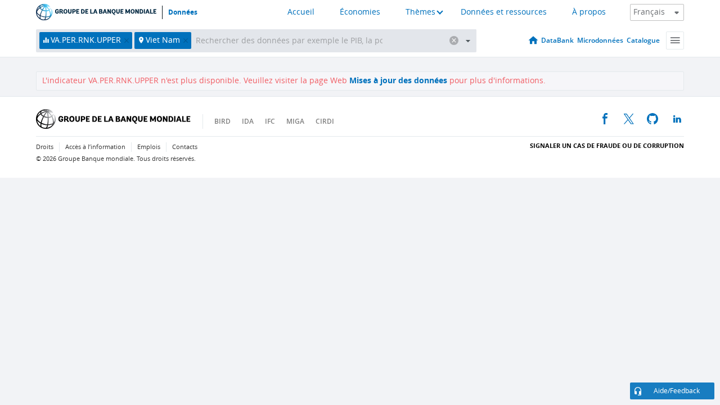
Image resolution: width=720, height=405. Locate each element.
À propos (589, 12)
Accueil (300, 12)
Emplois (148, 147)
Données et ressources (504, 12)
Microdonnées (600, 40)
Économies (360, 12)
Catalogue (643, 40)
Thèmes (420, 12)
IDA (248, 121)
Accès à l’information (95, 147)
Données (182, 12)
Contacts (184, 147)
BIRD (222, 121)
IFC (270, 121)
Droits (44, 147)
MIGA (295, 121)
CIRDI (325, 121)
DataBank (557, 40)
